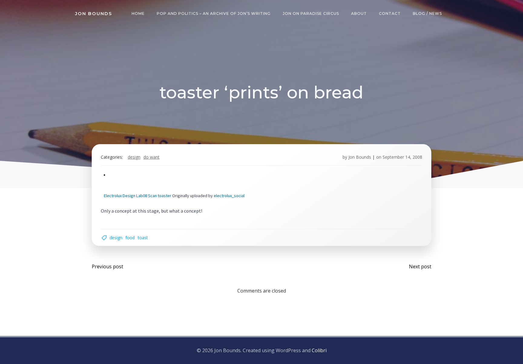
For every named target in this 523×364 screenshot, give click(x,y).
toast (143, 237)
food (130, 237)
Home (138, 13)
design (134, 157)
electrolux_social (229, 195)
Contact (390, 13)
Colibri (319, 350)
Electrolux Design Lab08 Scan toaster (137, 195)
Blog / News (427, 13)
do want (151, 157)
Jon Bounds (359, 157)
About (359, 13)
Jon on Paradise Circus (311, 13)
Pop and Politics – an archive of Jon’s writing (214, 13)
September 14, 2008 (402, 157)
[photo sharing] (104, 174)
